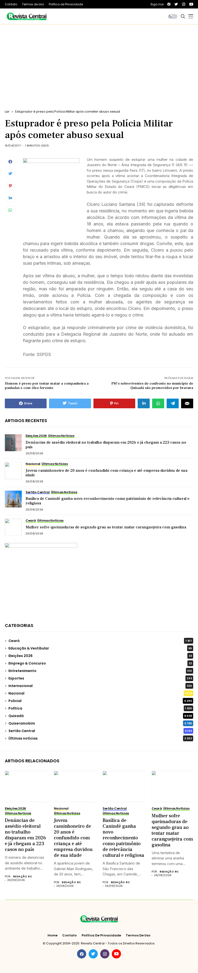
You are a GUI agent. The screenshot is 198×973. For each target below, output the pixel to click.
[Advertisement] (99, 61)
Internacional (100, 685)
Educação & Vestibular (100, 648)
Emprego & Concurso (100, 663)
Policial (100, 700)
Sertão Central (100, 730)
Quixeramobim (100, 723)
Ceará (100, 640)
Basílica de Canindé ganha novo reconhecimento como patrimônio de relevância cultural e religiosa (108, 501)
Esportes (100, 678)
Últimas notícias (100, 738)
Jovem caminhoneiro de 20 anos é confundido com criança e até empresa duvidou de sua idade (106, 473)
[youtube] (191, 4)
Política (100, 708)
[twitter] (176, 4)
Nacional (100, 693)
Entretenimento (100, 670)
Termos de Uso (138, 935)
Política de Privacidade (101, 935)
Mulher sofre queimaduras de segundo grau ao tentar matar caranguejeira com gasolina (106, 527)
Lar (7, 111)
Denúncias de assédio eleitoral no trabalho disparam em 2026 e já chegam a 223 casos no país (106, 444)
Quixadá (100, 715)
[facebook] (168, 4)
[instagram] (183, 4)
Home (52, 935)
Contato (69, 935)
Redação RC (22, 876)
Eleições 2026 (100, 655)
